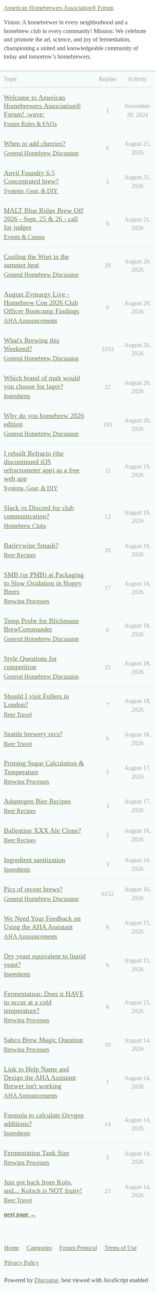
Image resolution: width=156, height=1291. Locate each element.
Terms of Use (121, 1248)
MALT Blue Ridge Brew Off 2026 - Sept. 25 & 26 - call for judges (43, 219)
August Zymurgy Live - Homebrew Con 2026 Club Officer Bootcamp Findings (41, 302)
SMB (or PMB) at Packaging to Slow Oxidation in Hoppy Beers (44, 583)
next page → (20, 1214)
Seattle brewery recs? (33, 734)
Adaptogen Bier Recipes (37, 801)
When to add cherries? (35, 143)
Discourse (46, 1280)
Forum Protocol (78, 1248)
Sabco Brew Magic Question (43, 1040)
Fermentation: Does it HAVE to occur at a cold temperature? (44, 1002)
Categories (39, 1248)
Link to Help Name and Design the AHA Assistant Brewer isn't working (40, 1077)
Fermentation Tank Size (36, 1153)
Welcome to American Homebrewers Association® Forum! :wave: (42, 106)
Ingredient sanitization (34, 860)
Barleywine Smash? (31, 545)
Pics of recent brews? (33, 889)
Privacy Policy (21, 1262)
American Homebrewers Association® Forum (59, 8)
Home (11, 1248)
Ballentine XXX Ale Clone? (42, 830)
